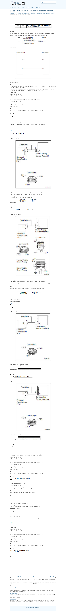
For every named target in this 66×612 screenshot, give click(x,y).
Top (18, 7)
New (15, 7)
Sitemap (22, 7)
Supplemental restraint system (30, 13)
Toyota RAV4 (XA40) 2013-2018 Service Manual (17, 13)
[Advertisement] (33, 20)
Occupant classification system (40, 13)
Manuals (11, 7)
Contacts (27, 7)
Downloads (38, 7)
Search (32, 7)
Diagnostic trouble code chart (50, 13)
